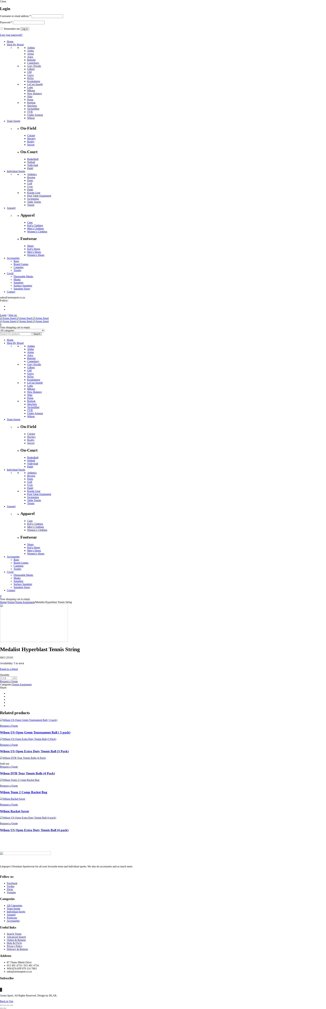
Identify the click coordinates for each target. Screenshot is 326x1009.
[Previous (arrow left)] (1, 1008)
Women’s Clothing (37, 231)
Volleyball (32, 165)
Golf (29, 183)
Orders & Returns (16, 940)
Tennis (30, 204)
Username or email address (15, 16)
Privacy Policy (14, 946)
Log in (25, 29)
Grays (30, 75)
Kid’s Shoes (33, 248)
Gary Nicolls (34, 66)
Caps (30, 222)
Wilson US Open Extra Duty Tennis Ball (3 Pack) (34, 751)
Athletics (32, 174)
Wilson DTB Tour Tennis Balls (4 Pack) (27, 773)
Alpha (30, 50)
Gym (30, 186)
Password (6, 22)
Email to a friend (9, 669)
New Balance (34, 93)
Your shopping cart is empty (15, 327)
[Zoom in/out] (1, 1005)
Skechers (32, 105)
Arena (30, 53)
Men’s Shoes (34, 252)
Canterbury (33, 62)
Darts (30, 180)
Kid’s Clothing (35, 225)
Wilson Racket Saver (14, 811)
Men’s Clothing (35, 228)
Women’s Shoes (35, 255)
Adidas (31, 47)
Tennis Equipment (25, 602)
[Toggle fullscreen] (4, 1005)
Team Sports (13, 908)
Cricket (31, 135)
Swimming (33, 198)
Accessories (13, 920)
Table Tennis (34, 201)
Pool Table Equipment (39, 195)
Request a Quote (9, 681)
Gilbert (31, 69)
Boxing (31, 177)
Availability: (6, 663)
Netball (31, 162)
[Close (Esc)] (11, 1005)
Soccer (30, 144)
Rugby (30, 141)
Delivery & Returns (17, 949)
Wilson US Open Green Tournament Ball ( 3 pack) (35, 732)
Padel (30, 168)
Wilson (31, 118)
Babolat (31, 59)
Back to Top (6, 1001)
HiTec (30, 78)
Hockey (31, 138)
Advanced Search (16, 936)
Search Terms (14, 933)
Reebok (31, 102)
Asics (30, 56)
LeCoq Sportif (35, 84)
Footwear (12, 917)
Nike (29, 96)
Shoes (30, 245)
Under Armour (35, 114)
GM (29, 72)
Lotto (30, 87)
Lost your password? (11, 34)
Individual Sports (16, 911)
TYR (30, 111)
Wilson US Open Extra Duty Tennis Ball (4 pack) (34, 830)
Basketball (32, 159)
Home (3, 602)
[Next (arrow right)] (4, 1008)
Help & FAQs (14, 943)
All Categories (14, 905)
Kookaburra (33, 81)
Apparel (11, 914)
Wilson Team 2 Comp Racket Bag (23, 792)
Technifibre (33, 108)
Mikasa (31, 90)
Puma (30, 99)
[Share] (8, 1005)
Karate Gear (33, 192)
